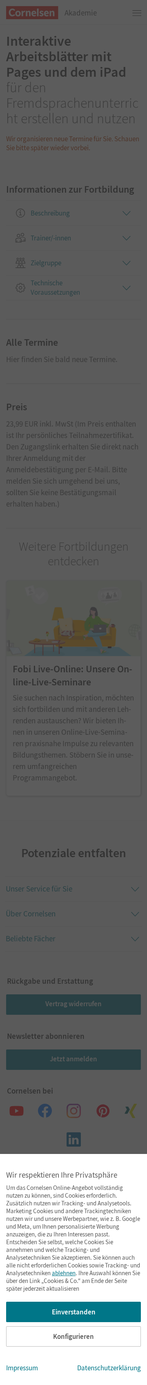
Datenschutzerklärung (109, 1367)
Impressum (22, 1367)
